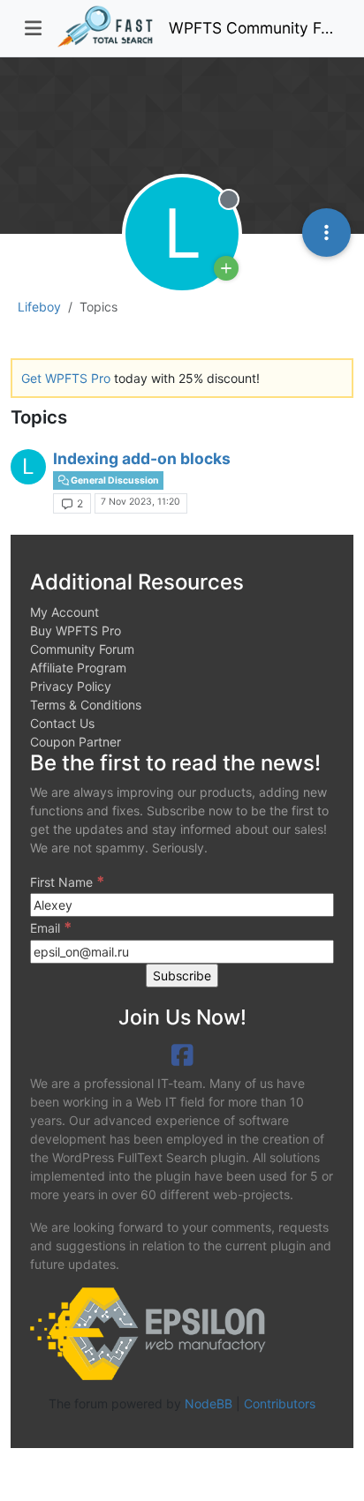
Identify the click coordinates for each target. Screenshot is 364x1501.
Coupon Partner (75, 741)
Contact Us (62, 723)
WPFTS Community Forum (254, 28)
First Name (67, 881)
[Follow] (226, 268)
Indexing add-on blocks (142, 458)
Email (51, 927)
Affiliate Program (78, 667)
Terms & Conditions (85, 704)
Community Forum (82, 649)
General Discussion (114, 480)
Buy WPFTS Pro (75, 630)
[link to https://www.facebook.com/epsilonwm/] (182, 1055)
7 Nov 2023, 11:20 (140, 501)
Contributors (279, 1403)
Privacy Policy (70, 686)
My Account (64, 611)
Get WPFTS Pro (65, 378)
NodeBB (208, 1403)
